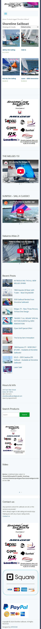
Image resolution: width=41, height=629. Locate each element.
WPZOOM (14, 627)
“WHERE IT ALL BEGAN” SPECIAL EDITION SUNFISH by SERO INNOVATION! (26, 321)
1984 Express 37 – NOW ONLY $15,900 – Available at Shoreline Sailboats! (26, 350)
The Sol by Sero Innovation (24, 338)
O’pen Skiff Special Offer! (23, 328)
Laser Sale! (18, 367)
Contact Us (6, 516)
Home (4, 19)
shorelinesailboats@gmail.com (12, 396)
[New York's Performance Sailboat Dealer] (20, 5)
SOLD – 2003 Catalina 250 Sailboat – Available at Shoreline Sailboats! (26, 360)
